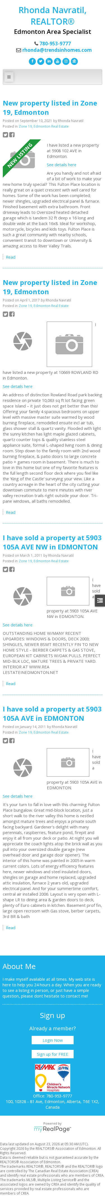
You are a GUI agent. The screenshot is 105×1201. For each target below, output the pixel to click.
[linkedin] (48, 61)
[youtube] (57, 61)
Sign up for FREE (52, 1054)
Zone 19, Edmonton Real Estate (44, 126)
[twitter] (40, 61)
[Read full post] (23, 159)
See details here (61, 164)
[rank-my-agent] (73, 61)
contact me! (77, 996)
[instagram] (65, 61)
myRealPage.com (52, 1129)
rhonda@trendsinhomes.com (57, 50)
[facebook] (31, 61)
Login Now (53, 1040)
